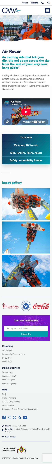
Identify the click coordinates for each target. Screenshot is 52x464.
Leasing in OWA (9, 376)
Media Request (8, 380)
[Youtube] (25, 418)
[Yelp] (20, 418)
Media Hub (7, 362)
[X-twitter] (15, 418)
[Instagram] (9, 418)
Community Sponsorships (13, 354)
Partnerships (7, 372)
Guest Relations (9, 398)
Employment (7, 350)
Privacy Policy (8, 405)
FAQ (4, 394)
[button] (47, 10)
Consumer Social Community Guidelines (19, 409)
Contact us (7, 358)
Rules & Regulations (11, 402)
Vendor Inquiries (9, 384)
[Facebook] (4, 418)
